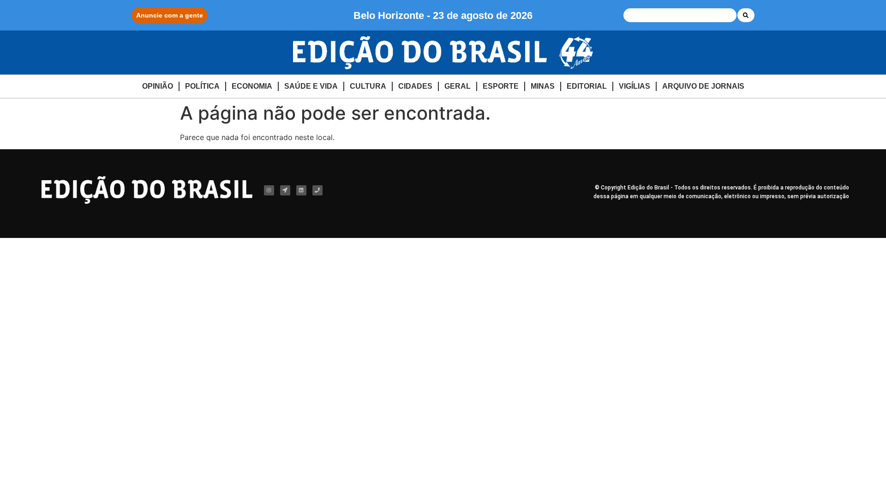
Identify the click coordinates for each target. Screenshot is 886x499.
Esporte (501, 86)
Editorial (587, 86)
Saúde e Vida (311, 86)
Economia (252, 86)
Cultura (368, 86)
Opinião (157, 86)
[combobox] (679, 15)
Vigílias (634, 86)
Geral (457, 86)
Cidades (415, 86)
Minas (543, 86)
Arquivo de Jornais (703, 86)
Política (202, 86)
